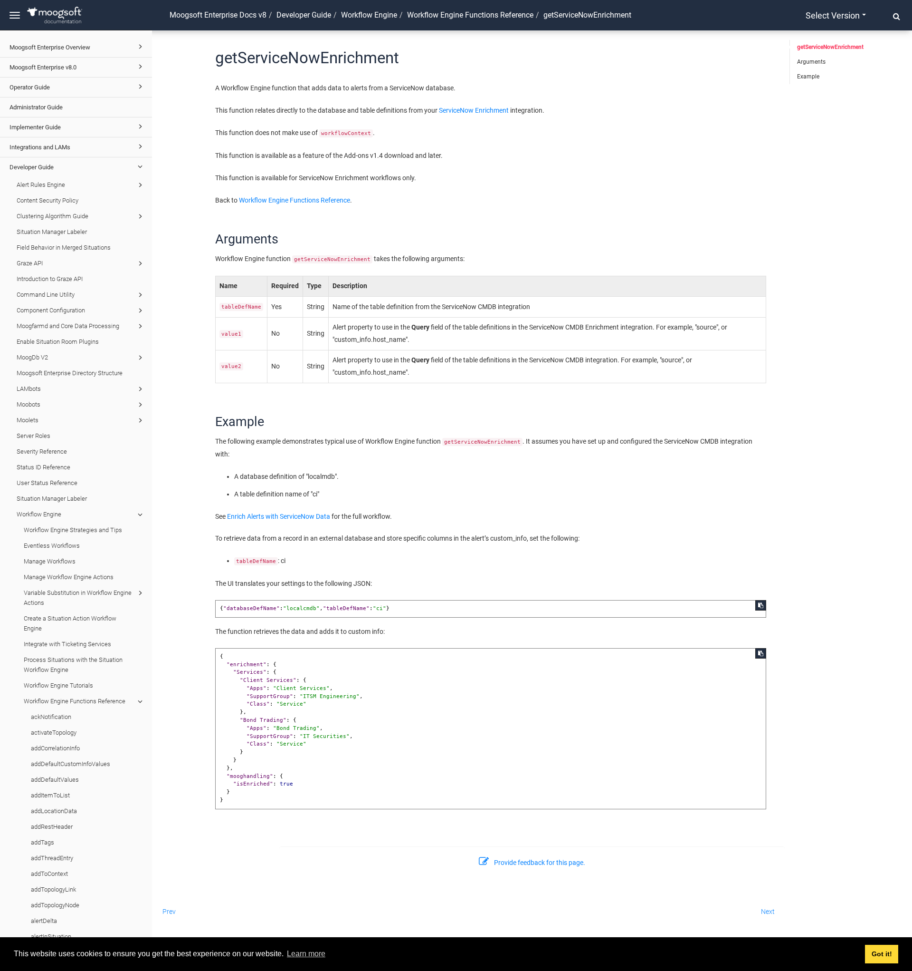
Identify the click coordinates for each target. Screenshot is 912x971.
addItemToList (50, 795)
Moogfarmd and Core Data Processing (68, 326)
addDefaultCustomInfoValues (70, 763)
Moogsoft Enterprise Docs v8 (218, 14)
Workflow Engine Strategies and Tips (73, 530)
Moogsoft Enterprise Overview (50, 47)
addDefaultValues (55, 779)
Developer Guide (32, 167)
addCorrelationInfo (55, 748)
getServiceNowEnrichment (830, 47)
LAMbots (29, 388)
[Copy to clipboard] (760, 605)
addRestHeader (52, 826)
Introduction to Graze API (50, 278)
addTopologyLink (53, 889)
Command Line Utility (46, 294)
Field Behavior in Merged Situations (64, 247)
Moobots (28, 404)
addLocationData (54, 811)
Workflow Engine (39, 514)
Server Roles (33, 435)
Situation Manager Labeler (52, 231)
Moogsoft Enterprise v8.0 (43, 67)
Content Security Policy (47, 200)
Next (768, 911)
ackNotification (51, 716)
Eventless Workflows (52, 545)
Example (808, 76)
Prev (169, 911)
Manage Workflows (50, 561)
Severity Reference (42, 451)
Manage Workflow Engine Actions (69, 577)
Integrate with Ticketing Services (67, 644)
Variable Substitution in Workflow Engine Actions (78, 597)
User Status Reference (47, 482)
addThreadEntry (52, 858)
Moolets (27, 420)
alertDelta (44, 920)
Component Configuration (51, 310)
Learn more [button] (306, 954)
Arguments (811, 61)
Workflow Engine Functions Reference (74, 701)
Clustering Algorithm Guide (52, 216)
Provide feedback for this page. (539, 862)
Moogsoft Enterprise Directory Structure (70, 373)
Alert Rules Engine (41, 184)
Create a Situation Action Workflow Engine (70, 623)
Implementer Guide (35, 127)
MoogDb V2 (32, 357)
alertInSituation (51, 936)
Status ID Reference (43, 467)
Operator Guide (30, 87)
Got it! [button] (882, 954)
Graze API (30, 263)
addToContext (49, 873)
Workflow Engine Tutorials (58, 685)
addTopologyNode (55, 905)
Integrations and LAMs (40, 147)
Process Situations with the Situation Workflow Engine (73, 664)
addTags (42, 842)
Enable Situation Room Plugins (58, 341)
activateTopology (53, 732)
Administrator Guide (36, 107)
